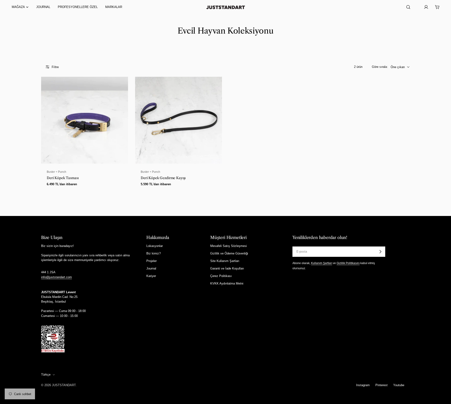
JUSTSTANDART (64, 385)
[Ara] (408, 7)
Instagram (363, 385)
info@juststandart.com (56, 277)
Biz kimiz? (153, 253)
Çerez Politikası (221, 276)
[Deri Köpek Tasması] (84, 120)
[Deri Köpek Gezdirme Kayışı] (178, 120)
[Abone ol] (380, 251)
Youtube (398, 385)
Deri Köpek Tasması (62, 178)
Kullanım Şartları (321, 263)
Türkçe (46, 374)
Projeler (151, 261)
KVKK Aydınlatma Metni (226, 283)
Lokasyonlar (154, 246)
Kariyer (151, 276)
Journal (151, 268)
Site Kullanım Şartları (224, 261)
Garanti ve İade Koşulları (227, 268)
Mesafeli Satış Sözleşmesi (228, 246)
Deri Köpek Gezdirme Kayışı (163, 178)
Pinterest (381, 385)
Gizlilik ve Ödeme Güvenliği (229, 253)
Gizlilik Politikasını (348, 263)
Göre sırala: (380, 67)
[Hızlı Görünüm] (122, 86)
